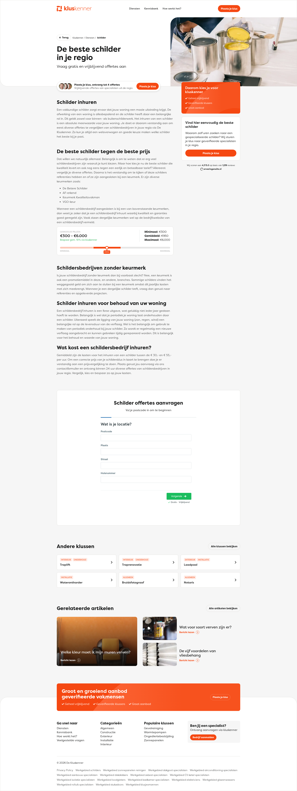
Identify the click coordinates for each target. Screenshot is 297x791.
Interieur (106, 744)
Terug (65, 37)
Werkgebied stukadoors (109, 784)
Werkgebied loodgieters (111, 779)
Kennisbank (151, 8)
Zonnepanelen (154, 740)
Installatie (107, 740)
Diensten (134, 8)
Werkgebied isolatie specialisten (76, 779)
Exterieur (106, 736)
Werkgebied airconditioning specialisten (213, 770)
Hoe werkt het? (172, 8)
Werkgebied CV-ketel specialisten (189, 775)
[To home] (74, 8)
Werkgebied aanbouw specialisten (77, 775)
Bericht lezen (67, 660)
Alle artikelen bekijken (223, 608)
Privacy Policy (65, 770)
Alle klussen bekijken (224, 546)
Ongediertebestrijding (159, 736)
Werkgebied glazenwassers (218, 779)
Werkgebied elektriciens (186, 779)
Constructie (108, 732)
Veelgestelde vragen (70, 740)
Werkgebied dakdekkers (114, 775)
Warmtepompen (155, 732)
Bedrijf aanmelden (203, 737)
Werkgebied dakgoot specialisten (167, 770)
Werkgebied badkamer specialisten (148, 779)
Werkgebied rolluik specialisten (75, 784)
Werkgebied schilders (88, 770)
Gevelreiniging (153, 728)
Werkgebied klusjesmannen (142, 784)
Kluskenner (78, 37)
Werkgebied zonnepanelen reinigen (124, 770)
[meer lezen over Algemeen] (173, 580)
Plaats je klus (229, 8)
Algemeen (107, 728)
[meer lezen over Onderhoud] (111, 562)
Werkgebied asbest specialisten (149, 775)
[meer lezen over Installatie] (235, 562)
